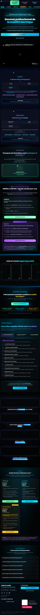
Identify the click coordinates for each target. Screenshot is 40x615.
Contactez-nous (34, 3)
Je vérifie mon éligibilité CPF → (20, 303)
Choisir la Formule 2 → (29, 501)
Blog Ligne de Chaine (25, 3)
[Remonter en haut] (37, 612)
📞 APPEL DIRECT (20, 101)
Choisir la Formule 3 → (10, 531)
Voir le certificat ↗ (27, 607)
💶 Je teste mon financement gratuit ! (14, 2)
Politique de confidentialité (5, 595)
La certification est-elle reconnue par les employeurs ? (20, 577)
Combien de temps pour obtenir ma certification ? (20, 569)
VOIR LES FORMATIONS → (20, 34)
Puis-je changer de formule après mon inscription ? (20, 573)
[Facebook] (4, 593)
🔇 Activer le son (35, 63)
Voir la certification (20, 217)
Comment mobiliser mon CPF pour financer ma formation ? (20, 561)
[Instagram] (7, 593)
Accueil (2, 6)
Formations (15, 6)
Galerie (29, 6)
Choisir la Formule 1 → (10, 501)
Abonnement (23, 6)
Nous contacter (20, 38)
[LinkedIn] (2, 593)
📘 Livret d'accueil (10, 601)
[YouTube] (9, 593)
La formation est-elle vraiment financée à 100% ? (20, 558)
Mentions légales (4, 596)
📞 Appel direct (20, 139)
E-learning (8, 6)
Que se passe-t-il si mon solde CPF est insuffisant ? (20, 565)
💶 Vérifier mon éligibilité (29, 587)
